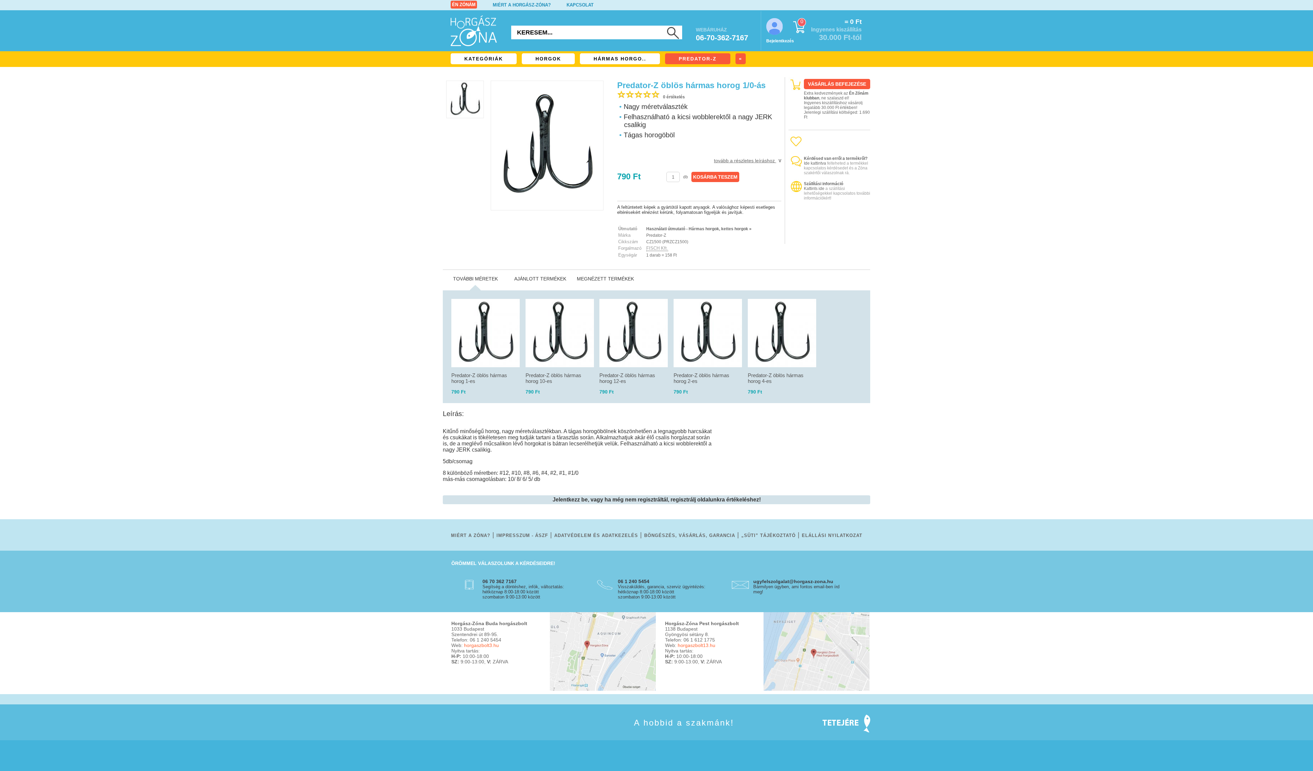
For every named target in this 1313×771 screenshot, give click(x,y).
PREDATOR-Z (698, 58)
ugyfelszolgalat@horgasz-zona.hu (793, 581)
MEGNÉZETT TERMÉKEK (605, 278)
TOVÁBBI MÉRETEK (475, 278)
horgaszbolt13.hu (696, 645)
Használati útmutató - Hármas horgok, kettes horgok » (699, 228)
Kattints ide (814, 188)
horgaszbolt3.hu (481, 645)
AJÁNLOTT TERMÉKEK (540, 278)
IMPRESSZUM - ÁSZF (522, 535)
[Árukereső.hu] (829, 237)
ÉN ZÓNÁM (464, 4)
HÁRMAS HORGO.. (620, 58)
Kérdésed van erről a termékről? (835, 158)
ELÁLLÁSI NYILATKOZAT (832, 535)
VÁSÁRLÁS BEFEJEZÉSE (837, 84)
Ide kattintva (815, 163)
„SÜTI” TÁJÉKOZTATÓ (768, 535)
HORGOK (548, 58)
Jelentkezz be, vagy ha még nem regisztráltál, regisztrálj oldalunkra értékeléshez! (657, 499)
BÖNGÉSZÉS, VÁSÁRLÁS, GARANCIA (689, 535)
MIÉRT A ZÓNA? (470, 535)
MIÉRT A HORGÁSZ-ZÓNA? (522, 5)
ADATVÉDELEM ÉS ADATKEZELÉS (596, 535)
